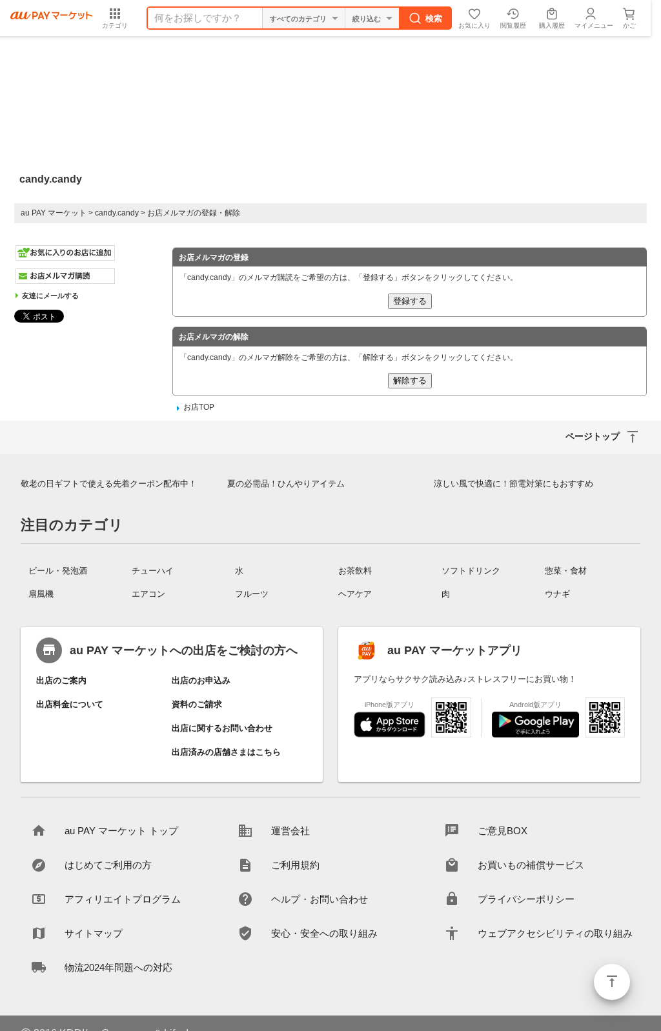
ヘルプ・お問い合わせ (319, 899)
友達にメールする (50, 295)
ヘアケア (355, 594)
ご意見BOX (502, 830)
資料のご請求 (197, 704)
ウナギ (557, 594)
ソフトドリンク (471, 571)
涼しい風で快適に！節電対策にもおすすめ (513, 483)
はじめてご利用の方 (108, 864)
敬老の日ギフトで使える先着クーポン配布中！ (109, 483)
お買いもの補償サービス (531, 864)
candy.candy (117, 212)
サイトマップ (94, 933)
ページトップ (612, 982)
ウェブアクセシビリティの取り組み (555, 933)
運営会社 (290, 830)
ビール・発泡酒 (57, 571)
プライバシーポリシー (526, 899)
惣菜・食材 (566, 571)
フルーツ (252, 594)
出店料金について (69, 704)
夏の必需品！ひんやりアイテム (286, 483)
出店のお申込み (201, 680)
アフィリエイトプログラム (123, 899)
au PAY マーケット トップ (121, 830)
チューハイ (153, 571)
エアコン (148, 594)
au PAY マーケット (53, 212)
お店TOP (198, 407)
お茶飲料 (355, 571)
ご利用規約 (295, 864)
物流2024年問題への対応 (118, 967)
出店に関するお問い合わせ (222, 728)
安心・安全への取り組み (324, 933)
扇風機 (41, 594)
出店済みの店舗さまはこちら (226, 752)
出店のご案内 (61, 680)
